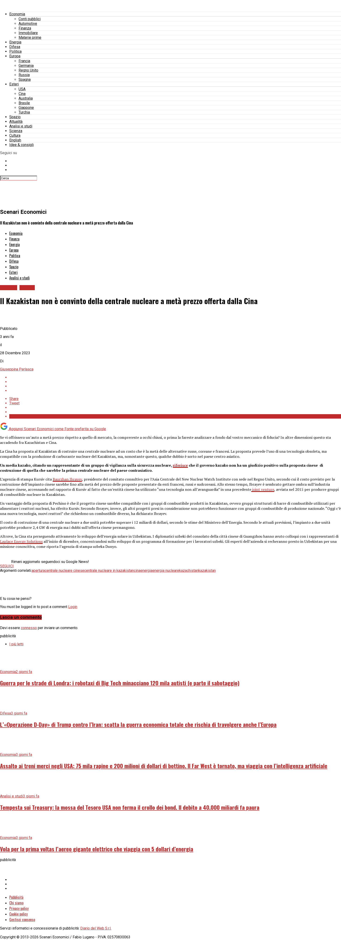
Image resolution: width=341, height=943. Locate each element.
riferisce (180, 465)
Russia (24, 75)
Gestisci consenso (22, 919)
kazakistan (207, 570)
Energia (15, 42)
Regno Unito (28, 70)
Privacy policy (19, 908)
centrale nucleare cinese (64, 570)
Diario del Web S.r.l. (95, 928)
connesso (29, 628)
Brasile (24, 103)
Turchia (24, 112)
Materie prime (30, 37)
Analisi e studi (20, 126)
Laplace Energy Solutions (21, 541)
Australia (26, 98)
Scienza (15, 131)
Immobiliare (28, 33)
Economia (17, 14)
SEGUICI (7, 566)
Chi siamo (16, 903)
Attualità (16, 121)
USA (22, 89)
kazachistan (188, 570)
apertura (38, 570)
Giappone (26, 107)
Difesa (14, 47)
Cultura (14, 135)
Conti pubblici (30, 19)
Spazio (15, 117)
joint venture (262, 489)
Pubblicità (16, 897)
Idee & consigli (21, 145)
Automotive (28, 23)
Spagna (25, 79)
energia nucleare (165, 570)
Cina (22, 93)
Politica (15, 51)
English (15, 140)
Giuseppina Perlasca (16, 369)
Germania (26, 65)
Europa (14, 56)
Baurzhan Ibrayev (67, 479)
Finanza (25, 28)
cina (137, 570)
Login (72, 607)
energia (146, 570)
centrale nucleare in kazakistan (109, 570)
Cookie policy (18, 914)
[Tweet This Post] (175, 382)
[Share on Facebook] (175, 377)
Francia (24, 61)
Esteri (14, 84)
